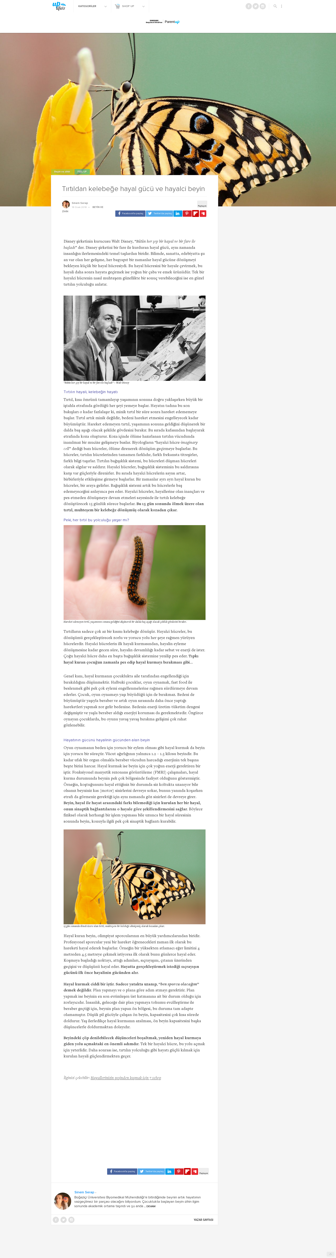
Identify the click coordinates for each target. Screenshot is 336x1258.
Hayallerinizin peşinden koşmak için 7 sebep (126, 1078)
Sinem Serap (80, 203)
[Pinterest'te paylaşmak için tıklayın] (187, 213)
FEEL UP (82, 172)
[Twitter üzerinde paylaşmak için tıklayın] (159, 213)
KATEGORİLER (87, 6)
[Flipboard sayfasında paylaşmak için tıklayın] (195, 213)
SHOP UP (128, 6)
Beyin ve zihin (62, 172)
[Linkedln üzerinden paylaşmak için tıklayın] (177, 213)
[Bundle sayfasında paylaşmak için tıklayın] (203, 213)
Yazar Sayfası (203, 1219)
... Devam (149, 1206)
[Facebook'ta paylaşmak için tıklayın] (130, 213)
